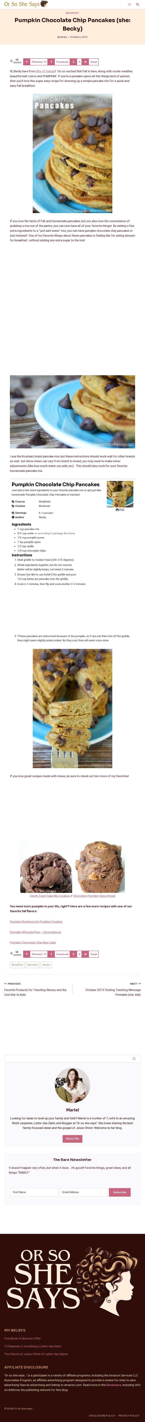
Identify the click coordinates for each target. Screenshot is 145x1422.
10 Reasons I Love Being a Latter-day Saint (32, 1346)
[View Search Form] (137, 4)
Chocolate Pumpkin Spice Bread (94, 896)
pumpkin (32, 965)
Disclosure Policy (102, 1415)
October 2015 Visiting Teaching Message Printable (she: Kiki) (113, 989)
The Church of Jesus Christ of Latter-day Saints (36, 1354)
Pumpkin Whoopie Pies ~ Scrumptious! (35, 932)
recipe (46, 965)
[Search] (134, 1059)
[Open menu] (129, 4)
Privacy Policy (128, 1415)
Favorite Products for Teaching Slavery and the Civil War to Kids (35, 989)
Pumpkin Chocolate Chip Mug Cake (33, 942)
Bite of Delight (45, 71)
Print (121, 509)
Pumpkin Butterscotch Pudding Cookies (36, 922)
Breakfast (72, 13)
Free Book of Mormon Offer (22, 1338)
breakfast (17, 965)
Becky (63, 37)
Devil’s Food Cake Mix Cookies (50, 896)
